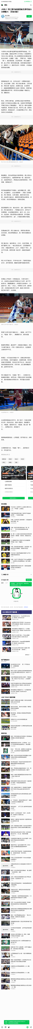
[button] (2, 1027)
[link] (5, 1027)
